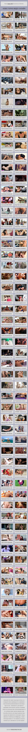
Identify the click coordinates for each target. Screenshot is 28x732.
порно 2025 (10, 3)
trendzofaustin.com (15, 729)
